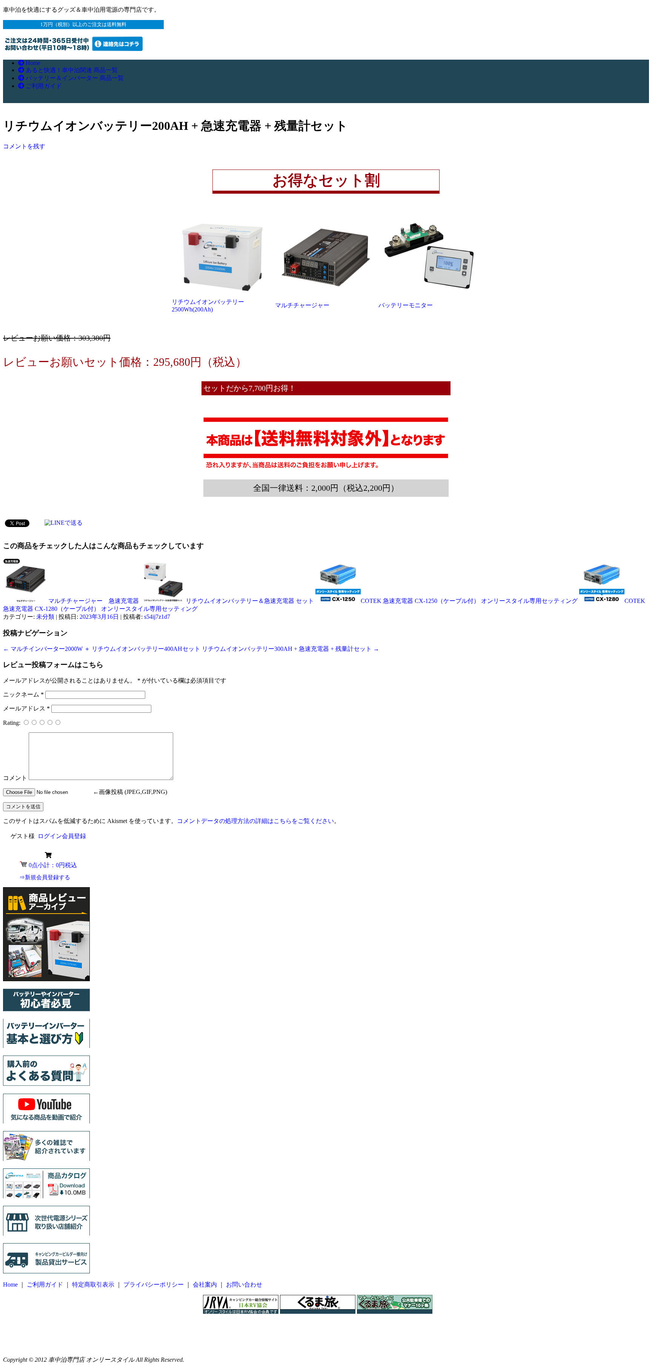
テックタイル (70, 1338)
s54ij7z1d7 (157, 616)
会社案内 (205, 1284)
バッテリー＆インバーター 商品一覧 (74, 78)
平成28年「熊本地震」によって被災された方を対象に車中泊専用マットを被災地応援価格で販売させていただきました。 (325, 1322)
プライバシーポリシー (153, 1284)
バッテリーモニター (405, 305)
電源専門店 (67, 1330)
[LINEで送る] (64, 522)
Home (32, 63)
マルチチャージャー (302, 305)
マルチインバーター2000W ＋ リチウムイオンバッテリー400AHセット (101, 649)
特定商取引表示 (93, 1284)
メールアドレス (26, 708)
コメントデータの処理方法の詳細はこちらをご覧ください (255, 821)
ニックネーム (23, 694)
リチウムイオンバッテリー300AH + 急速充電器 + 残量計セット (290, 649)
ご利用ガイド (43, 86)
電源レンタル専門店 (79, 1314)
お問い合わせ (244, 1284)
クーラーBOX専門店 (79, 1345)
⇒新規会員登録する (44, 877)
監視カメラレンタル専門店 (88, 1322)
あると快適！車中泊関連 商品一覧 (71, 70)
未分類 (45, 616)
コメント (15, 778)
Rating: (12, 723)
